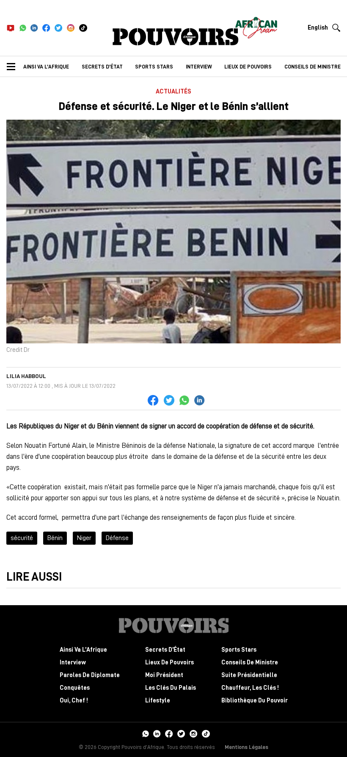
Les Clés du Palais (170, 688)
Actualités (173, 91)
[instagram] (71, 28)
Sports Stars (154, 66)
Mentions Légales (246, 747)
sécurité (22, 538)
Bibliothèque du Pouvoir (254, 700)
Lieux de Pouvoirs (169, 662)
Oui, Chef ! (74, 700)
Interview (199, 66)
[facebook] (46, 28)
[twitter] (59, 28)
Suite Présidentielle (249, 675)
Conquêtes (75, 688)
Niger (84, 538)
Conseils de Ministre (249, 662)
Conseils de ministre (312, 66)
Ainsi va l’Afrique (46, 66)
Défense (117, 538)
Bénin (55, 538)
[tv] (10, 28)
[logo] (175, 36)
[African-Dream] (256, 25)
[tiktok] (83, 28)
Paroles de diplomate (90, 675)
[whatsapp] (22, 28)
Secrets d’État (102, 66)
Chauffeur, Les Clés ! (250, 688)
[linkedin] (34, 28)
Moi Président (164, 675)
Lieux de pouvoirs (248, 66)
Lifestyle (157, 700)
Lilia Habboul (26, 376)
